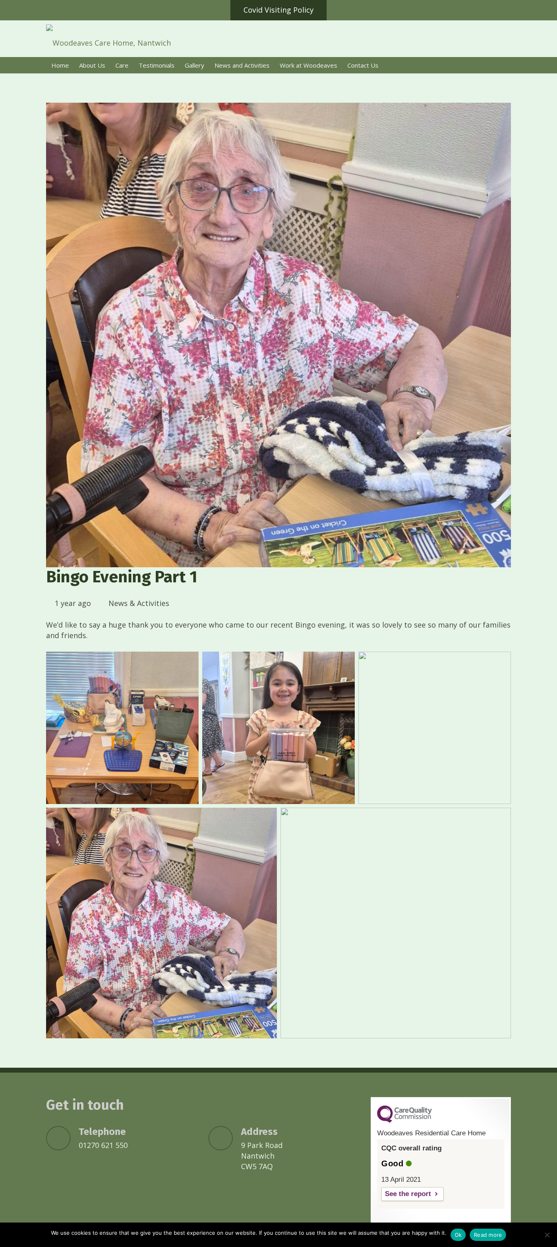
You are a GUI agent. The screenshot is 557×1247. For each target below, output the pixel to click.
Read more (488, 1235)
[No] (547, 1235)
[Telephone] (62, 1138)
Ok (458, 1235)
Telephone (102, 1131)
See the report (408, 1194)
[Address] (224, 1138)
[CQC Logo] (404, 1120)
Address (259, 1131)
